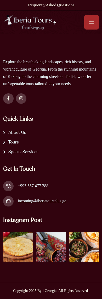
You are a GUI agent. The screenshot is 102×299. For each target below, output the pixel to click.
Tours (13, 142)
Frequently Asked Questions (51, 5)
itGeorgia (49, 291)
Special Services (23, 152)
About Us (17, 132)
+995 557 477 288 (33, 185)
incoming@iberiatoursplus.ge (42, 201)
